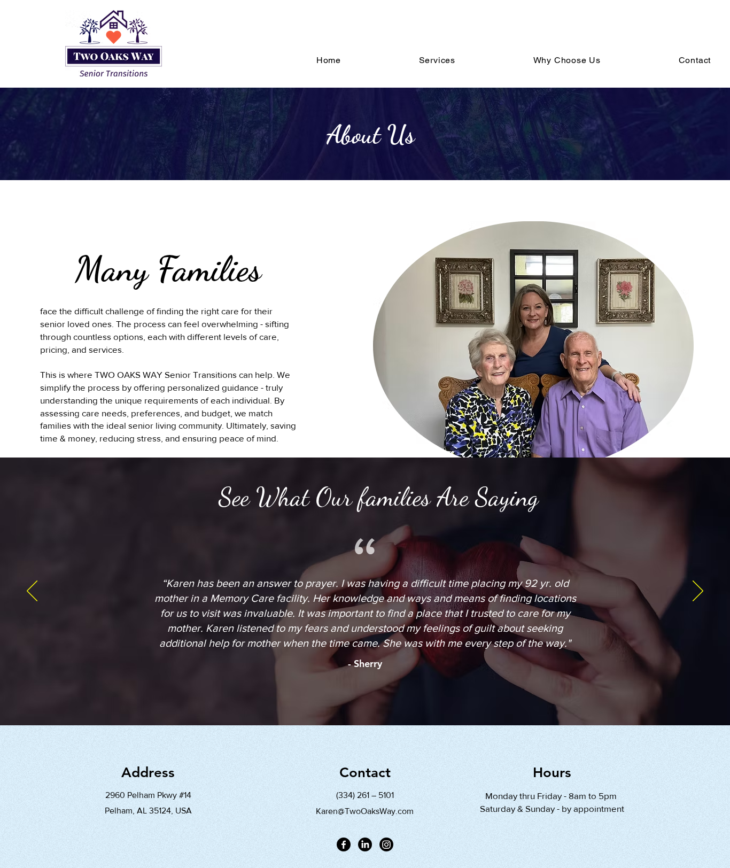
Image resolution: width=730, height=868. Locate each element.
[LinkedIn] (365, 844)
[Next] (698, 591)
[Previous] (32, 591)
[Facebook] (344, 844)
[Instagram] (386, 844)
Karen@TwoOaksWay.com (365, 811)
